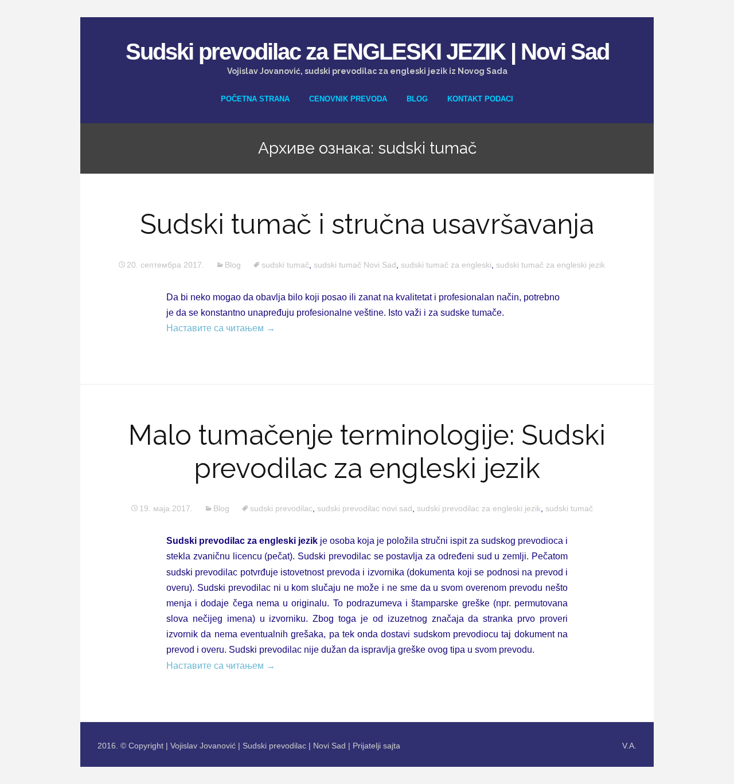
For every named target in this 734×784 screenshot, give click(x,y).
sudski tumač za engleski (446, 264)
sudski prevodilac (281, 508)
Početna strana (255, 99)
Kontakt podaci (480, 99)
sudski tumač (285, 264)
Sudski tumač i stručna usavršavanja (367, 224)
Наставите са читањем (220, 328)
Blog (417, 99)
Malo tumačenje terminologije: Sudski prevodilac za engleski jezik (367, 451)
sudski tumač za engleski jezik (550, 264)
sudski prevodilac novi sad (364, 508)
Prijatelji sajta (376, 745)
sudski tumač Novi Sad (355, 264)
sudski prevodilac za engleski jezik (479, 508)
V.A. (629, 745)
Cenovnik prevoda (348, 99)
